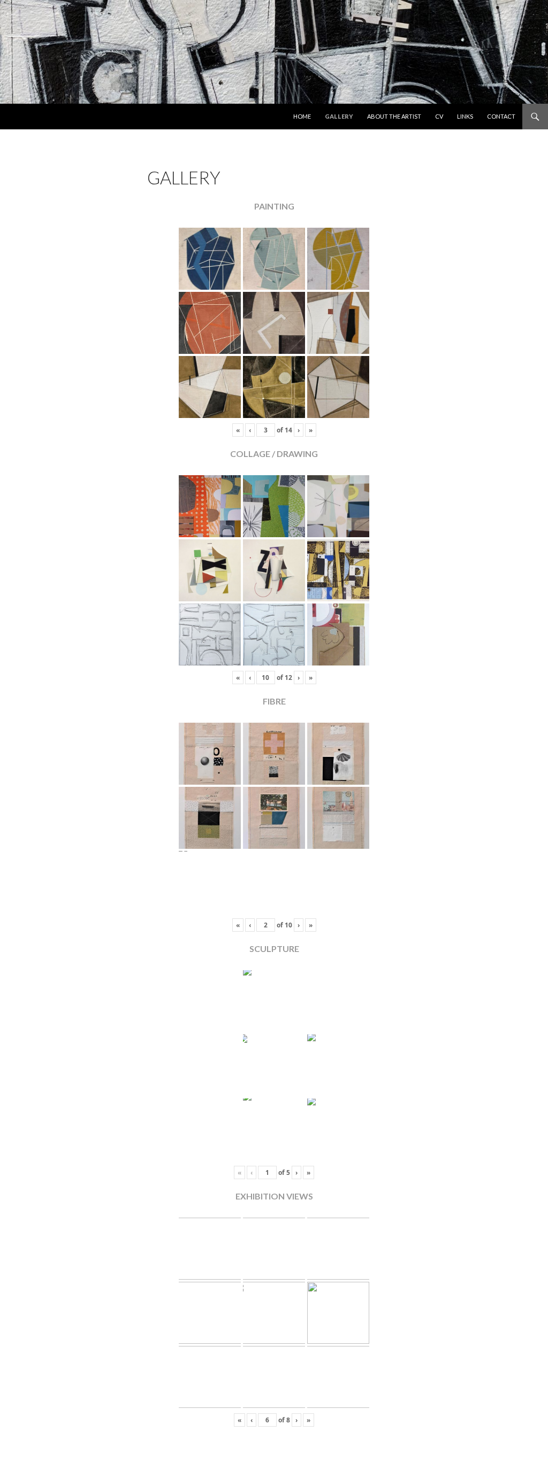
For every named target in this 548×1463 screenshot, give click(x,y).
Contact (501, 116)
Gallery (339, 116)
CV (439, 116)
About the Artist (394, 116)
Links (465, 116)
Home (302, 116)
